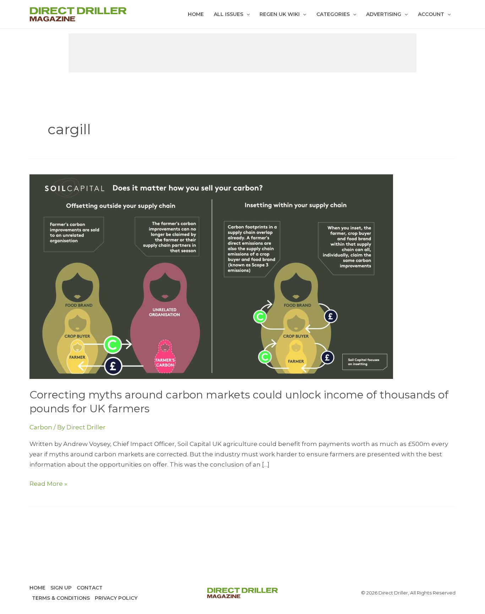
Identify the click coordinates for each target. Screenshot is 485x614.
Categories (333, 14)
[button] (246, 14)
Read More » (48, 484)
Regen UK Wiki (280, 14)
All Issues (228, 14)
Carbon (40, 427)
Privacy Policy (116, 598)
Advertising (383, 14)
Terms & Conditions (61, 598)
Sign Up (61, 588)
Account (431, 14)
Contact (90, 588)
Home (196, 14)
